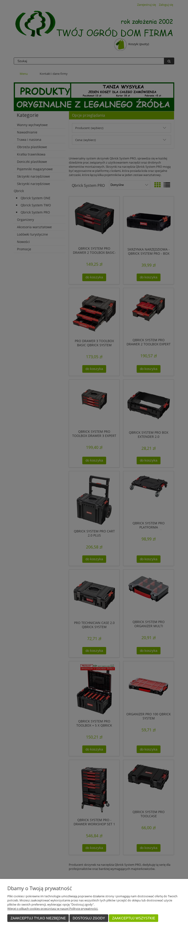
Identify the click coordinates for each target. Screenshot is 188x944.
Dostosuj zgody (89, 918)
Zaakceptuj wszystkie (133, 918)
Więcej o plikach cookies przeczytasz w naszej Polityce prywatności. (52, 908)
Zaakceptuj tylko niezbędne (38, 918)
